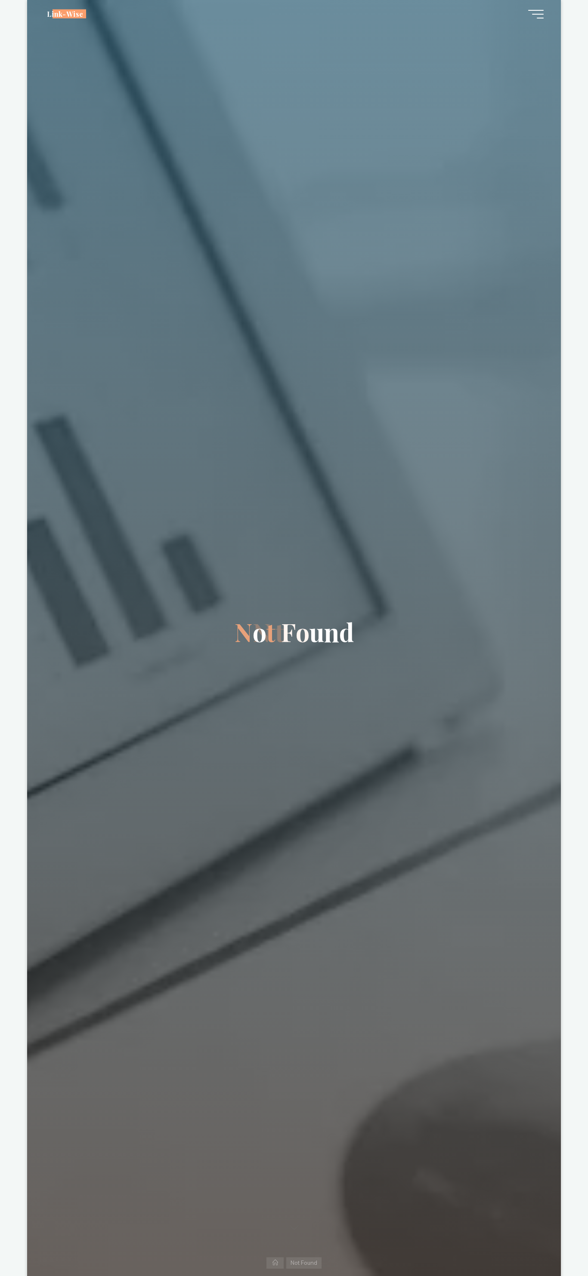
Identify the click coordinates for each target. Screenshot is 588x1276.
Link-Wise (65, 13)
